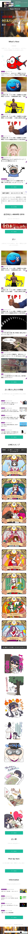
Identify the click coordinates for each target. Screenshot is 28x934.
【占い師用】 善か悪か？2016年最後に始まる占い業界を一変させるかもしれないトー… (10, 432)
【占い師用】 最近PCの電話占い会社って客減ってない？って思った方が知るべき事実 (9, 418)
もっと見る (14, 206)
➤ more (14, 187)
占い (2, 93)
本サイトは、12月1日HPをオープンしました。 (9, 906)
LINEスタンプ (3, 889)
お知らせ (2, 896)
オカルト (2, 71)
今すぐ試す (17, 5)
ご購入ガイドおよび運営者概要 (7, 912)
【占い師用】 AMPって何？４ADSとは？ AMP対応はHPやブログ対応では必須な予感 (9, 410)
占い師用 (2, 400)
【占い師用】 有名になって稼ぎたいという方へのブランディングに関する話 (9, 403)
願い (2, 157)
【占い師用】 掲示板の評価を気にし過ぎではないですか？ (9, 425)
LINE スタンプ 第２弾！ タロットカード (9, 891)
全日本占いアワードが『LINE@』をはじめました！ (9, 898)
